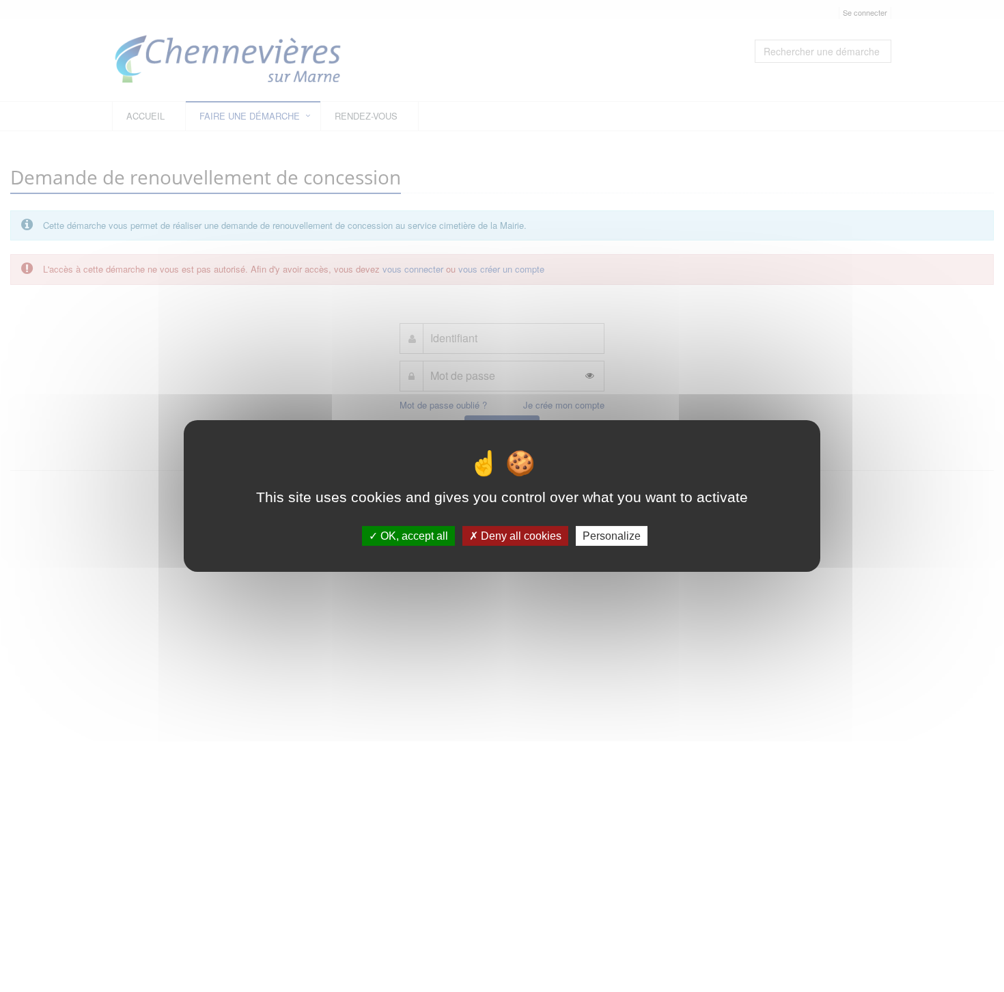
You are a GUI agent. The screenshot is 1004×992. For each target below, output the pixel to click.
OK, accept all (413, 536)
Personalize (612, 536)
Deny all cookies (519, 536)
